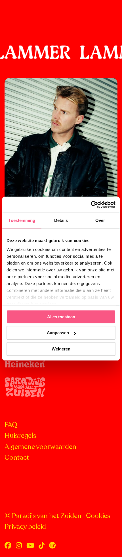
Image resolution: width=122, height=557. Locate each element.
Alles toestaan (61, 316)
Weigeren (61, 348)
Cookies (98, 516)
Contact (17, 457)
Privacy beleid (25, 526)
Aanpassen (58, 332)
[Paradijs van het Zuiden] (26, 11)
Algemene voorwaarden (40, 446)
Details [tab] (61, 220)
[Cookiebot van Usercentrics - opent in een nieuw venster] (90, 204)
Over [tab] (100, 220)
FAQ (11, 425)
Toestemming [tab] (21, 220)
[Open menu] (111, 11)
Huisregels (20, 435)
